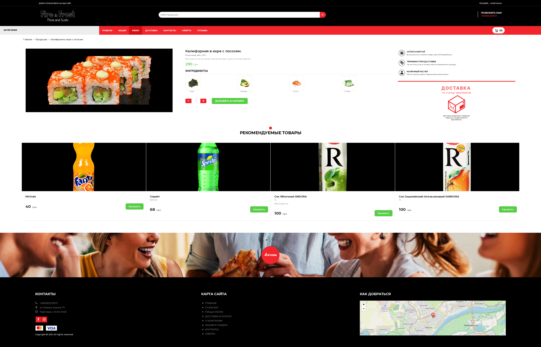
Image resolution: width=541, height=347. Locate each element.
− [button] (364, 308)
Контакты (169, 30)
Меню (135, 30)
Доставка (151, 30)
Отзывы (202, 30)
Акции (122, 30)
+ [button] (364, 304)
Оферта (186, 30)
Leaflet (503, 334)
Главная (107, 30)
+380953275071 (489, 16)
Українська (496, 3)
